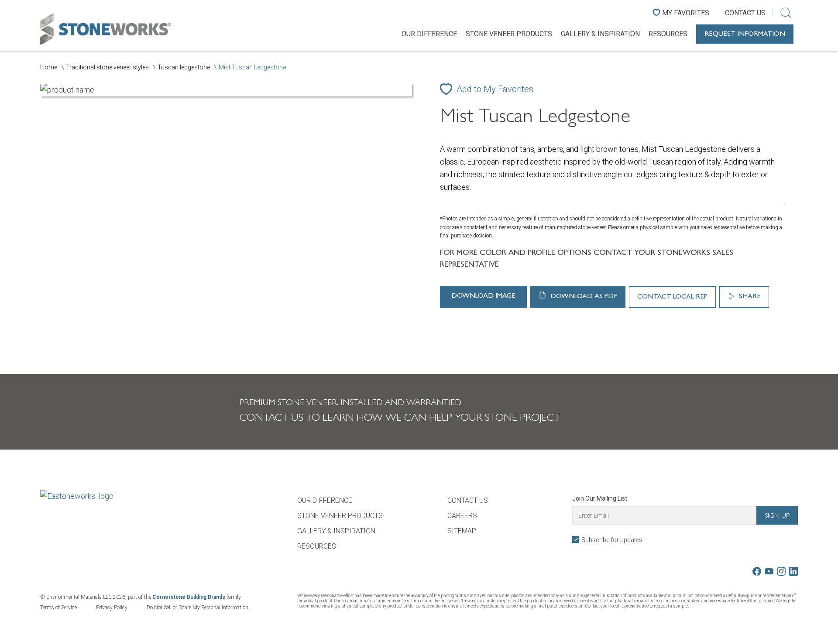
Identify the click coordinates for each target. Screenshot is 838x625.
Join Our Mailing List (599, 498)
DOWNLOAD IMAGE (483, 296)
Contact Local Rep (672, 297)
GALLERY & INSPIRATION (600, 34)
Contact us (745, 13)
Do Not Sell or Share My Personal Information (197, 607)
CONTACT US (467, 500)
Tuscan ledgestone (184, 67)
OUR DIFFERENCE (429, 34)
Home (48, 67)
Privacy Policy (111, 607)
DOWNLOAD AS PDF (583, 296)
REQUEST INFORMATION (744, 34)
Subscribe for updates (611, 539)
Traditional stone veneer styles (107, 67)
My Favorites (685, 13)
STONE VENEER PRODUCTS (509, 34)
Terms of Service (58, 607)
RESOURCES (668, 34)
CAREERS (462, 516)
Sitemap (461, 531)
